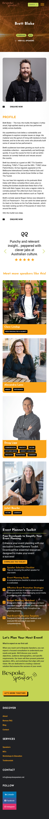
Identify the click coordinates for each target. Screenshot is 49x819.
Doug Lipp (10, 443)
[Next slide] (43, 251)
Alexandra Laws (13, 385)
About (5, 716)
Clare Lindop (12, 327)
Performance (18, 389)
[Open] (42, 4)
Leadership (32, 455)
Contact (6, 730)
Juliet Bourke (12, 508)
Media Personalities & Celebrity (16, 331)
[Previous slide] (5, 251)
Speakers (6, 747)
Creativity (22, 447)
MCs (4, 752)
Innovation (9, 455)
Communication (10, 447)
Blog (4, 725)
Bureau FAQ (7, 721)
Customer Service (11, 451)
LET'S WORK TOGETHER (15, 693)
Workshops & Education (12, 756)
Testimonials (8, 760)
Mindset (8, 389)
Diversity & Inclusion (28, 451)
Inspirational (20, 455)
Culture (31, 447)
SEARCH (32, 4)
